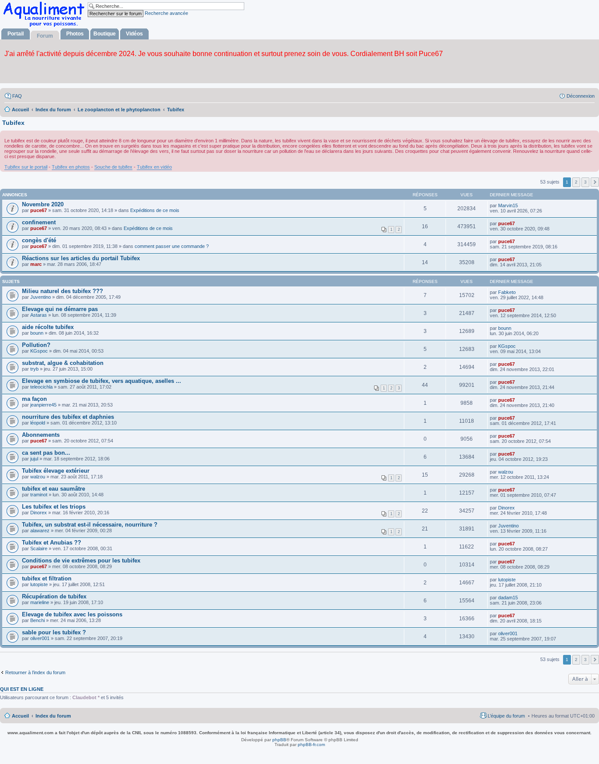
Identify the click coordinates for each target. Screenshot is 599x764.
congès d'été (39, 240)
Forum (45, 36)
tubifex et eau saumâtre (53, 488)
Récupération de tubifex (54, 596)
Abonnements (41, 435)
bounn (36, 333)
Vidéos (134, 34)
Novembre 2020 (43, 204)
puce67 (38, 210)
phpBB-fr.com (311, 744)
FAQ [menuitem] (17, 96)
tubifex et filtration (46, 578)
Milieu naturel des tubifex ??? (62, 291)
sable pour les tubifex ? (54, 632)
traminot (38, 494)
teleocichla (41, 386)
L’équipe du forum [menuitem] (506, 715)
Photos (75, 34)
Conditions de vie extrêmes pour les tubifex (81, 560)
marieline (39, 602)
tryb (34, 368)
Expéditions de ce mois (154, 210)
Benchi (37, 620)
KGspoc (39, 351)
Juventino (40, 297)
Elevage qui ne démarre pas (60, 309)
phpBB (279, 739)
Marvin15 (508, 205)
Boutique (104, 34)
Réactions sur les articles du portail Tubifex (81, 258)
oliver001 (40, 638)
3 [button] (585, 182)
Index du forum (53, 715)
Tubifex (13, 122)
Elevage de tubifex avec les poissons (72, 614)
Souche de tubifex (113, 167)
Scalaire (38, 548)
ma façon (34, 399)
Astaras (38, 315)
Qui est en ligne (21, 689)
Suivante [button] (595, 182)
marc (36, 264)
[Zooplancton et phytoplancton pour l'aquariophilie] (45, 26)
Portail (15, 34)
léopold (37, 422)
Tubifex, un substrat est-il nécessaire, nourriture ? (89, 524)
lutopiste (39, 584)
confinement (39, 222)
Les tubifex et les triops (54, 506)
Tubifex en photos (71, 167)
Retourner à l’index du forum (35, 672)
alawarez (40, 530)
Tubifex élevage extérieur (55, 470)
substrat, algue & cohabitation (62, 363)
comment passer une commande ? (172, 246)
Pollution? (36, 345)
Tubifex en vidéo (154, 167)
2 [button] (576, 182)
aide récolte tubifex (48, 327)
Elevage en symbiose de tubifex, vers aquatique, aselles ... (101, 381)
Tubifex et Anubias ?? (51, 542)
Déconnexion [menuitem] (581, 96)
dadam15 (508, 597)
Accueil (20, 715)
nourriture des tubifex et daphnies (68, 417)
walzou (37, 476)
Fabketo (507, 292)
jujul (34, 458)
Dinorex (38, 512)
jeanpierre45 (43, 404)
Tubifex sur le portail (25, 167)
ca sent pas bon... (46, 452)
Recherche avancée (166, 13)
